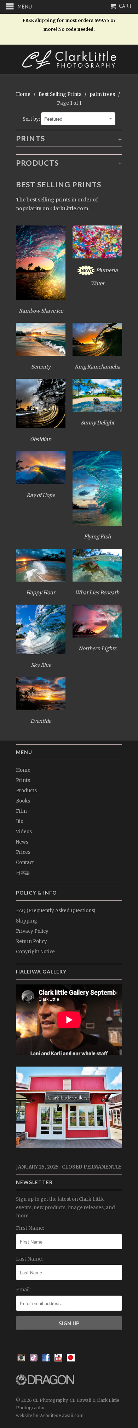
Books (23, 801)
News (22, 842)
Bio (19, 821)
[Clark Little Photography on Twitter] (34, 1360)
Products (26, 791)
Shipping (26, 921)
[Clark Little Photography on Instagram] (21, 1360)
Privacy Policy (32, 931)
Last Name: (29, 1259)
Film (21, 811)
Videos (24, 832)
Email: (23, 1289)
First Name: (30, 1228)
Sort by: (32, 119)
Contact (25, 862)
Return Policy (31, 941)
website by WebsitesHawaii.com (50, 1415)
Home (23, 770)
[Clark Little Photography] (69, 59)
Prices (23, 852)
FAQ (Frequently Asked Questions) (55, 911)
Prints (23, 780)
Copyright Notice (35, 952)
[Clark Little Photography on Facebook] (46, 1360)
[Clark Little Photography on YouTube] (58, 1360)
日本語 (23, 873)
